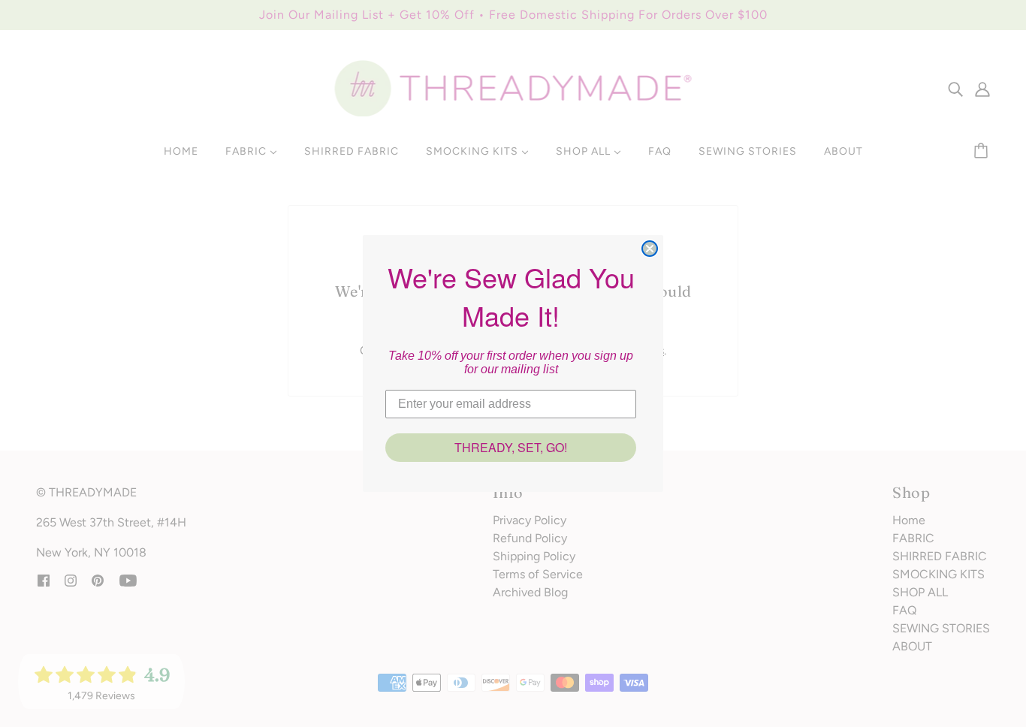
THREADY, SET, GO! (510, 447)
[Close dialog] (649, 248)
